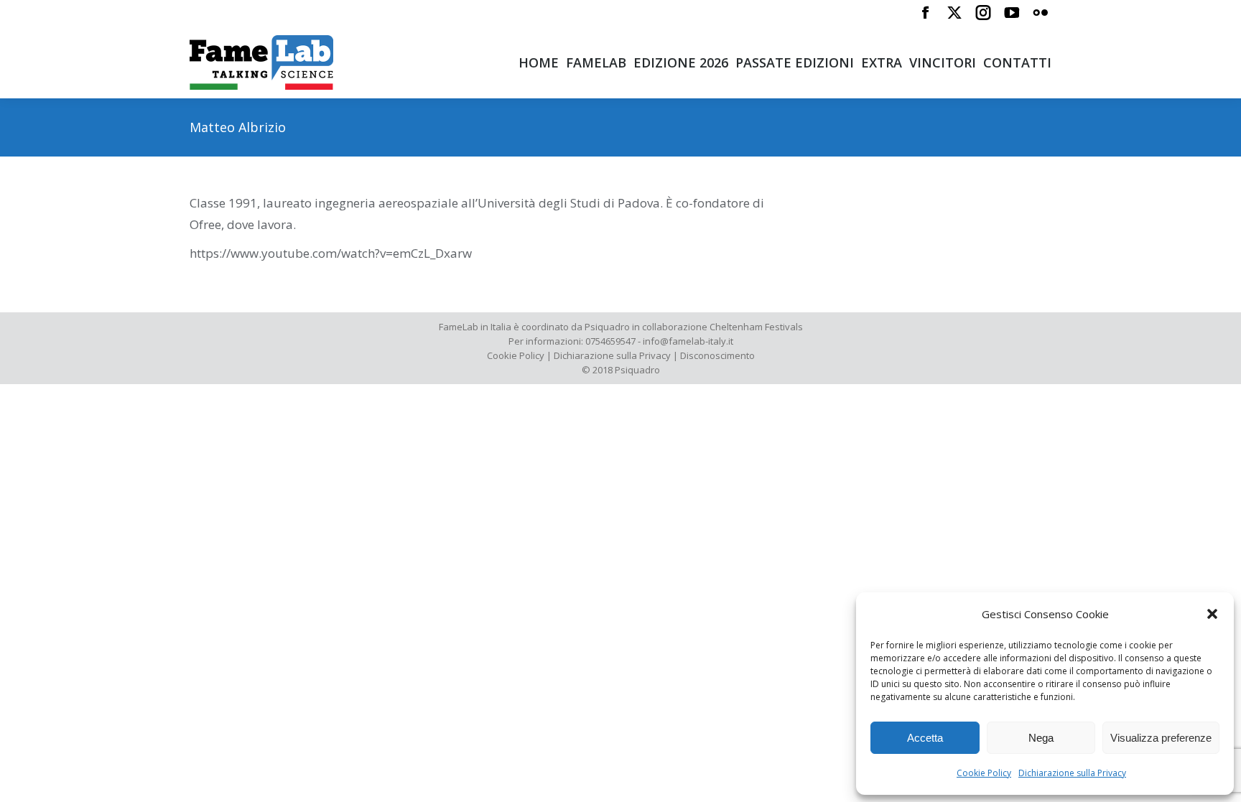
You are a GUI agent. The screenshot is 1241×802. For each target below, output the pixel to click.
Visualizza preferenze (1161, 738)
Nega (1041, 738)
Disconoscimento (717, 355)
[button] (1212, 614)
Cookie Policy (984, 773)
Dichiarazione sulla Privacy (1072, 773)
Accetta (925, 738)
